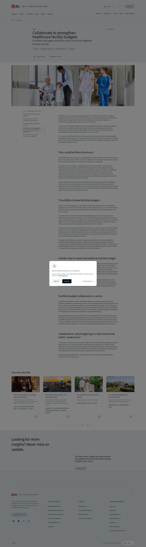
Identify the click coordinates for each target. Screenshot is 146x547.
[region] (73, 273)
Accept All (66, 281)
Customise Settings (88, 281)
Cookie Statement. (63, 276)
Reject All (56, 281)
